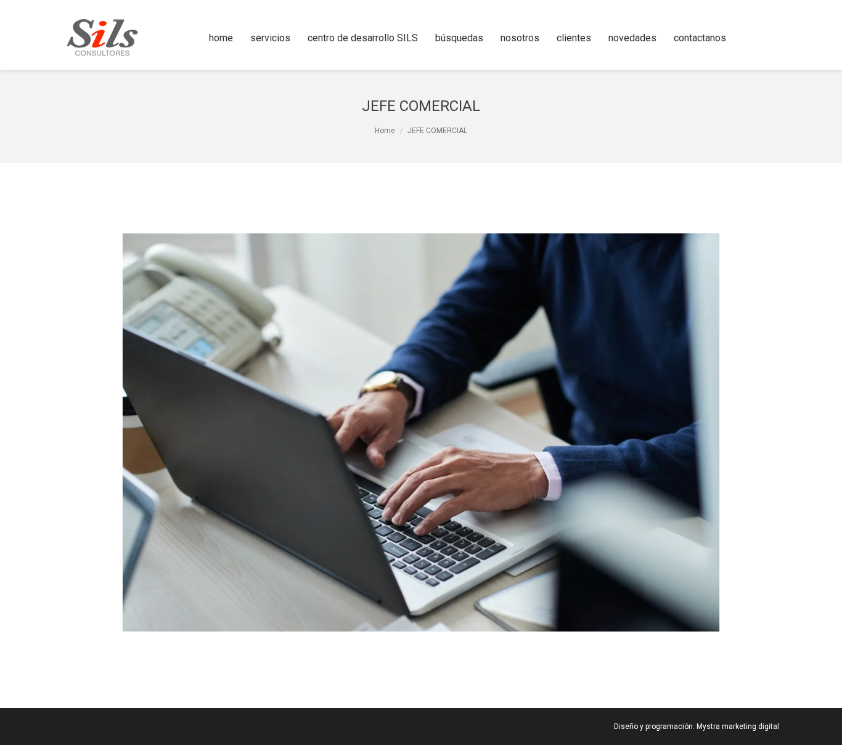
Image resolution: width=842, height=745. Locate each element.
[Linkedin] (770, 38)
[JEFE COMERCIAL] (421, 432)
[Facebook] (753, 38)
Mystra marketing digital (738, 726)
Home (385, 130)
